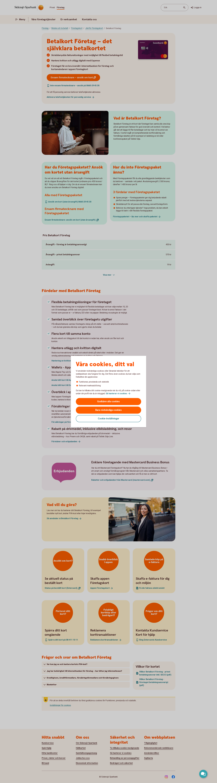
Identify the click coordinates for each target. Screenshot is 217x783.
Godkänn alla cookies (108, 401)
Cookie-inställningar (108, 418)
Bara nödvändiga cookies (108, 410)
